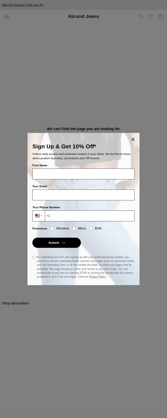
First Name (39, 165)
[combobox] (39, 216)
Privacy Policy (97, 276)
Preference (39, 228)
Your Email (39, 186)
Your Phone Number (46, 207)
